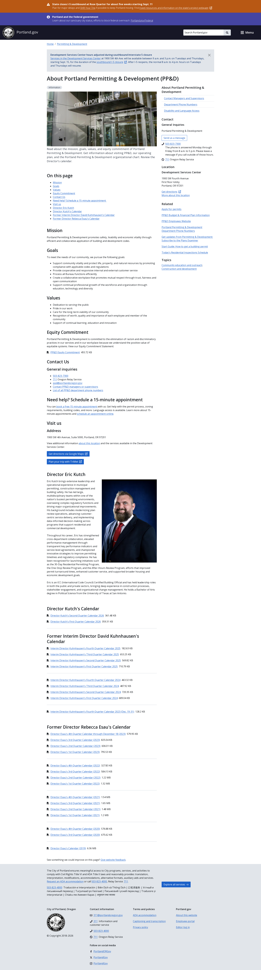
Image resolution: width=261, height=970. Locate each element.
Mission (57, 182)
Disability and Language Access (181, 110)
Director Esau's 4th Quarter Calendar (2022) (75, 765)
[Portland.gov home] (20, 33)
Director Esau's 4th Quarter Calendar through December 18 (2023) (88, 734)
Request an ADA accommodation (65, 881)
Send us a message (174, 138)
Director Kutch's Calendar (67, 211)
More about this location (176, 195)
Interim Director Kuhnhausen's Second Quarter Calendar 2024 (85, 692)
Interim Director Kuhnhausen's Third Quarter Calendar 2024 (84, 686)
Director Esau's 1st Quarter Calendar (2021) (75, 815)
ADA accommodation (144, 915)
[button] (247, 32)
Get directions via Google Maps (66, 453)
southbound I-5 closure (110, 62)
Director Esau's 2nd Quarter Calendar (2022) (75, 777)
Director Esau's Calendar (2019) (68, 848)
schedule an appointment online (95, 413)
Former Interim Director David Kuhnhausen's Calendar (84, 215)
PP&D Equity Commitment (65, 352)
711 (55, 379)
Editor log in (183, 927)
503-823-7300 (60, 375)
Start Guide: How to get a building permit (185, 246)
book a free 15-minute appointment (77, 406)
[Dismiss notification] (209, 55)
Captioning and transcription (149, 921)
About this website (186, 915)
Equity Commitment (64, 193)
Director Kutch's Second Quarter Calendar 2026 (77, 615)
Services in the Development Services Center (75, 58)
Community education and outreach (182, 265)
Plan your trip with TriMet (63, 461)
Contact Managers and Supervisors (184, 98)
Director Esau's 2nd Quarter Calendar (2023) (75, 746)
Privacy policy (140, 927)
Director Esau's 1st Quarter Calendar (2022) (75, 783)
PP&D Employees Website (176, 221)
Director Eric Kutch (63, 207)
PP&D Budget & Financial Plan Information (186, 215)
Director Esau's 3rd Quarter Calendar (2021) (75, 803)
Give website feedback (113, 859)
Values (56, 189)
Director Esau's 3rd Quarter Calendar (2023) (75, 740)
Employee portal (185, 921)
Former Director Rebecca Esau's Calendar (76, 218)
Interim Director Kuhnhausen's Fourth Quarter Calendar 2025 (85, 648)
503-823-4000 (99, 881)
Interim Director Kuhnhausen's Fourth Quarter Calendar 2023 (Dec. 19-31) (92, 711)
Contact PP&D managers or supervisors (75, 386)
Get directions (169, 191)
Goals (56, 186)
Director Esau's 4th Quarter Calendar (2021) (75, 797)
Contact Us (59, 197)
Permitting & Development (72, 44)
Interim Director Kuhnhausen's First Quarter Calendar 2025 (84, 666)
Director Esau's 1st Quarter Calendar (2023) (75, 752)
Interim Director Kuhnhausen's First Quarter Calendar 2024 (84, 698)
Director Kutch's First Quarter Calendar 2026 (75, 621)
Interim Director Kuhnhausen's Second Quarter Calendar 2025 (85, 660)
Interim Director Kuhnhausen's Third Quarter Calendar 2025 (84, 654)
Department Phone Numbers (180, 104)
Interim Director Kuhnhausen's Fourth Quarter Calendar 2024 (85, 680)
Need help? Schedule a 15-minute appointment (79, 200)
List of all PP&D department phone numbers (78, 390)
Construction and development (179, 268)
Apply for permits (171, 209)
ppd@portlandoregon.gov (67, 383)
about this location (89, 443)
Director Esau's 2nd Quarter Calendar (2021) (75, 809)
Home (50, 44)
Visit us (57, 204)
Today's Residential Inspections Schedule (185, 252)
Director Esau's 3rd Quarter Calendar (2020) (75, 834)
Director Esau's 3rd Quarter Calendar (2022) (75, 771)
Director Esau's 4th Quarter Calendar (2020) (75, 828)
